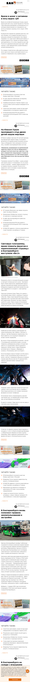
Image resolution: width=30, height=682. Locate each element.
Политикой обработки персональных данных (16, 676)
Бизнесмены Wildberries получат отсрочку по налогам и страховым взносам (15, 215)
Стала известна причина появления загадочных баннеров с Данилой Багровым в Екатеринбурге (15, 643)
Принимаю (15, 679)
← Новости (4, 6)
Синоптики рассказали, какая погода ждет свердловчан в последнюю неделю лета (15, 109)
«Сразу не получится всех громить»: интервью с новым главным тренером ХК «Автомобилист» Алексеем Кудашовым (15, 495)
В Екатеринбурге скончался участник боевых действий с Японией (14, 95)
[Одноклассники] (22, 60)
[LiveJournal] (28, 60)
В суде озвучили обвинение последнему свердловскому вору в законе (15, 99)
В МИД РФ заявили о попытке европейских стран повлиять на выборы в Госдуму (16, 229)
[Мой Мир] (26, 60)
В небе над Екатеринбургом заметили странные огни (14, 219)
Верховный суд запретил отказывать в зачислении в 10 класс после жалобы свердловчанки (14, 489)
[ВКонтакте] (20, 60)
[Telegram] (24, 60)
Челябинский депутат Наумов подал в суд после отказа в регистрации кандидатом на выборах (16, 104)
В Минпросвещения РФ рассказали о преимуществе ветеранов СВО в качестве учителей (15, 114)
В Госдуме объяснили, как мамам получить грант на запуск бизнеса (15, 211)
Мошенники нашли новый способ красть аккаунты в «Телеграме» (15, 634)
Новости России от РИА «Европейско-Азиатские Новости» (11, 3)
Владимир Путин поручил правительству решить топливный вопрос (15, 480)
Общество (3, 57)
